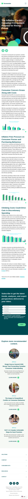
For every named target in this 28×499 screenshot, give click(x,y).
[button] (3, 50)
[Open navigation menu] (24, 3)
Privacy (15, 491)
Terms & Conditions (9, 491)
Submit (22, 324)
